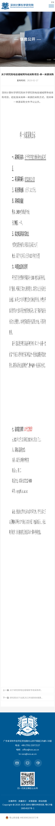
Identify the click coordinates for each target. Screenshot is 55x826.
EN (52, 2)
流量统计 (22, 801)
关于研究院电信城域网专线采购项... (26, 690)
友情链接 (32, 801)
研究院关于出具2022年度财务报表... (26, 698)
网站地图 (43, 801)
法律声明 (12, 801)
